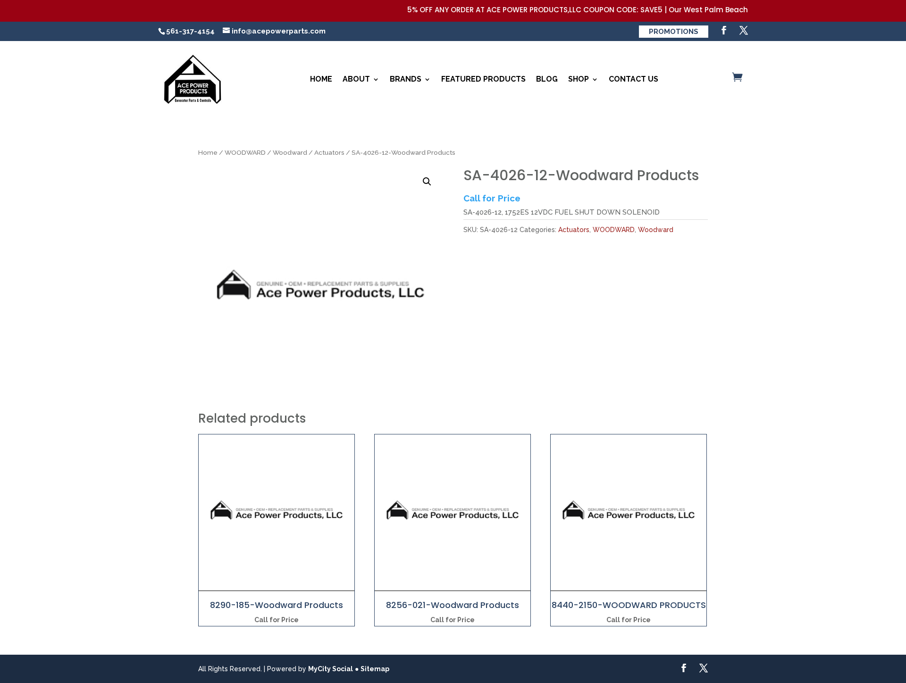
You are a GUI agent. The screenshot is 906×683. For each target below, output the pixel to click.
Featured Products (483, 79)
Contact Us (633, 79)
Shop (578, 79)
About (356, 79)
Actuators (329, 152)
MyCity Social (330, 669)
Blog (547, 79)
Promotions (673, 31)
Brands (405, 79)
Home (321, 79)
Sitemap (375, 669)
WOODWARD (245, 152)
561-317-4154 (190, 31)
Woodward (290, 152)
